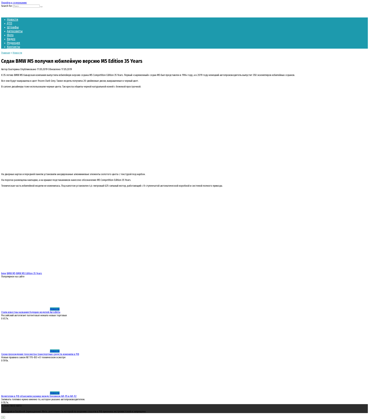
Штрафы (13, 27)
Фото (10, 35)
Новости (12, 19)
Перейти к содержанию (14, 2)
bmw (3, 273)
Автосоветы (15, 31)
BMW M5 (11, 273)
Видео (11, 39)
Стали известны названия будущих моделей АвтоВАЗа (30, 312)
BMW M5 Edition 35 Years (29, 273)
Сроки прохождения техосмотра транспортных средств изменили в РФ (40, 354)
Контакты (13, 47)
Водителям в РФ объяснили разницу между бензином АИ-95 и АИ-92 (39, 396)
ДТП (9, 23)
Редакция (13, 43)
